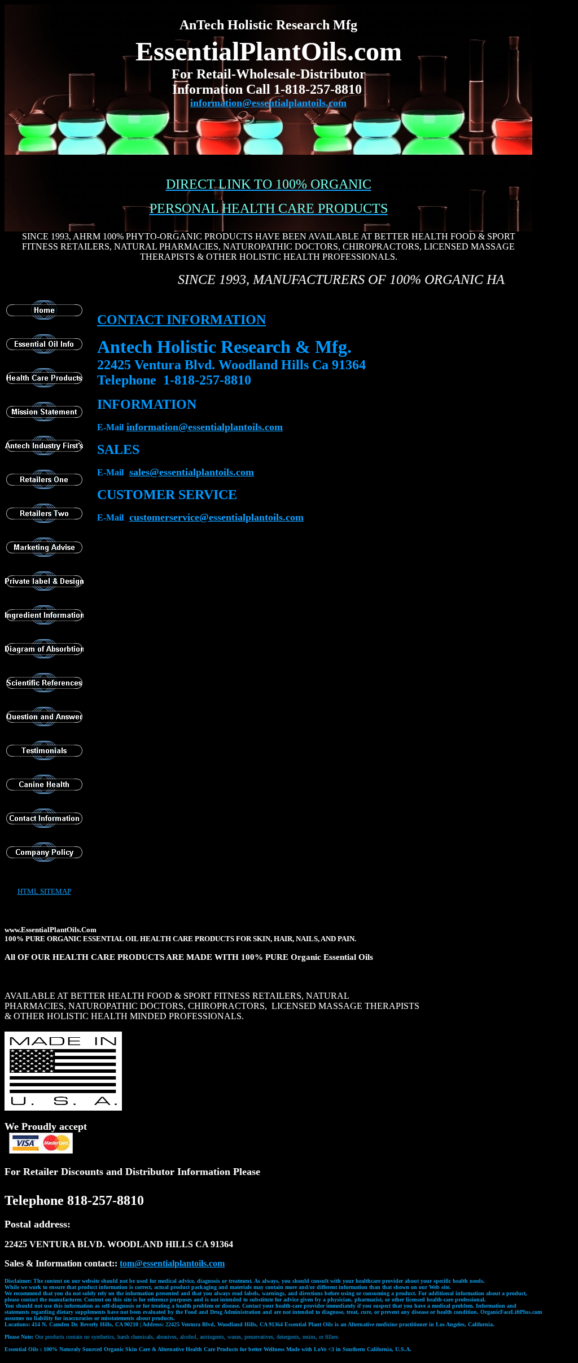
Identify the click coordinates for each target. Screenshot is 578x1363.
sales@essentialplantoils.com (191, 472)
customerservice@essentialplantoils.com (216, 517)
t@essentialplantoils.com (172, 1263)
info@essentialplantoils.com (204, 427)
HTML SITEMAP (44, 891)
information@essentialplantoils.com (268, 102)
